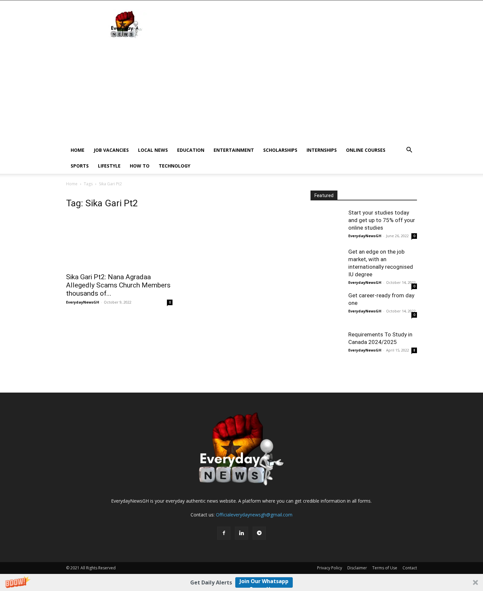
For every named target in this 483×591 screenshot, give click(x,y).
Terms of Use (384, 568)
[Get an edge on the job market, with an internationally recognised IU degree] (326, 264)
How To (140, 166)
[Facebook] (223, 533)
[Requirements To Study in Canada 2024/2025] (326, 347)
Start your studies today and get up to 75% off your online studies (381, 220)
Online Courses (365, 150)
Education (190, 150)
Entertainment (234, 150)
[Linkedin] (241, 533)
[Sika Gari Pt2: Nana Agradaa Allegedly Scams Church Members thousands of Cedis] (119, 242)
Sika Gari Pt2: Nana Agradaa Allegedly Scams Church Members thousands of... (118, 285)
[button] (241, 582)
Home (77, 150)
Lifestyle (109, 166)
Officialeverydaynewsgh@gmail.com (254, 514)
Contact (409, 568)
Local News (153, 150)
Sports (80, 166)
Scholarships (280, 150)
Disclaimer (357, 568)
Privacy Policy (329, 568)
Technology (174, 166)
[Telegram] (259, 533)
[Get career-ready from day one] (326, 308)
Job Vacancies (111, 150)
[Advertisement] (297, 24)
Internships (322, 150)
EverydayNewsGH (82, 302)
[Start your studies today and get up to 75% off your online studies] (326, 225)
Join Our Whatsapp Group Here (264, 583)
